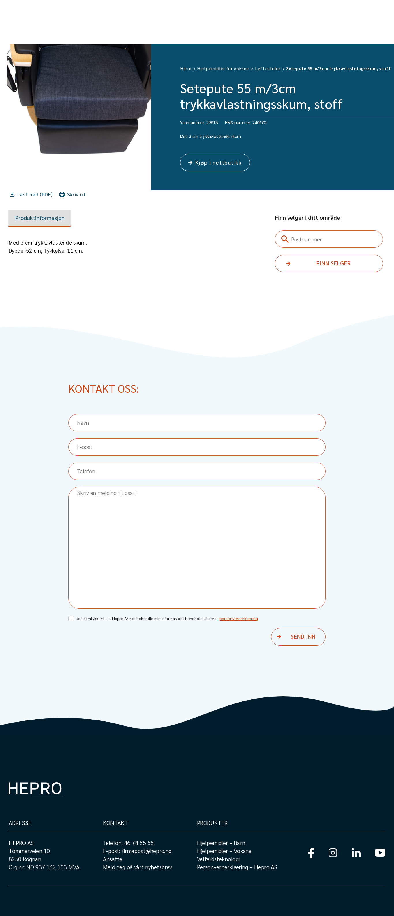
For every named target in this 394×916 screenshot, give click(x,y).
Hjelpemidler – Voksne (224, 850)
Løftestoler (268, 68)
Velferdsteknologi (218, 859)
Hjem (186, 68)
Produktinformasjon (40, 217)
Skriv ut (76, 194)
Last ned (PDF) (35, 194)
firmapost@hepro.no (147, 850)
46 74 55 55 (139, 842)
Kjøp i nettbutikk (218, 162)
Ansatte (112, 859)
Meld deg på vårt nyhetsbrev (137, 867)
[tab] (39, 218)
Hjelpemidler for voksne (223, 68)
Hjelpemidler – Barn (221, 842)
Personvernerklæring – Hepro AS (237, 867)
